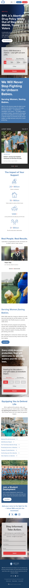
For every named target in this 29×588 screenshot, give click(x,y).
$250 (24, 53)
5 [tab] (14, 259)
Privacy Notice (14, 571)
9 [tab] (19, 259)
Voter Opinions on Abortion (8, 446)
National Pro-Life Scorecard (8, 430)
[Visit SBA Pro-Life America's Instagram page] (19, 505)
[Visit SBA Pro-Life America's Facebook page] (9, 505)
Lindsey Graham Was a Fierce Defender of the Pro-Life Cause (12, 148)
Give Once (9, 49)
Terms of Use (8, 571)
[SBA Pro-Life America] (3, 2)
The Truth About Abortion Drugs (9, 435)
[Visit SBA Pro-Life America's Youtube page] (16, 505)
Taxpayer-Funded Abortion (8, 441)
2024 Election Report (6, 432)
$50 (12, 53)
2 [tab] (13, 156)
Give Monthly (20, 49)
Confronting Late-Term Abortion (9, 443)
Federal (5, 144)
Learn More (5, 332)
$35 (5, 53)
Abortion (10, 144)
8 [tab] (18, 259)
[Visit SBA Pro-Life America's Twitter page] (12, 505)
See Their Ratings (7, 31)
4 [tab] (15, 156)
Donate (24, 2)
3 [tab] (14, 156)
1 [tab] (9, 259)
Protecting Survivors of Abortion (9, 438)
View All (24, 119)
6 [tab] (15, 259)
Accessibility (20, 571)
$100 (18, 53)
